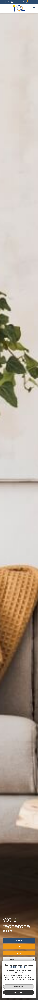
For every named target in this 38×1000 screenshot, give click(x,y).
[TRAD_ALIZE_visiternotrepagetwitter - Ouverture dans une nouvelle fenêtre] (15, 2)
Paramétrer (18, 986)
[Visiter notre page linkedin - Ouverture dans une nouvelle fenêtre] (12, 2)
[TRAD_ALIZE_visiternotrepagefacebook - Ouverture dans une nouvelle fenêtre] (5, 2)
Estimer (19, 953)
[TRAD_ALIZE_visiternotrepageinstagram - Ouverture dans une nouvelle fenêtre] (8, 2)
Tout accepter (18, 992)
